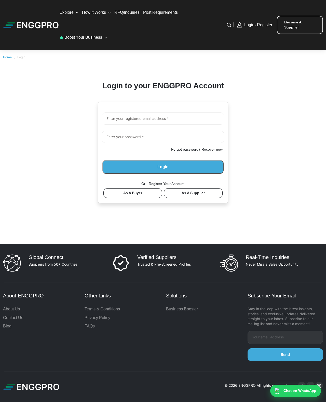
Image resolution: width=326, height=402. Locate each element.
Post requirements (160, 12)
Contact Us (13, 317)
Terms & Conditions (102, 309)
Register (264, 25)
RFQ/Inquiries (127, 12)
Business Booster (182, 309)
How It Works (94, 12)
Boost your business (82, 37)
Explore (67, 12)
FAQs (90, 326)
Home (7, 57)
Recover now (212, 149)
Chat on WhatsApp (299, 391)
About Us (11, 309)
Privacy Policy (97, 317)
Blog (7, 326)
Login (249, 25)
